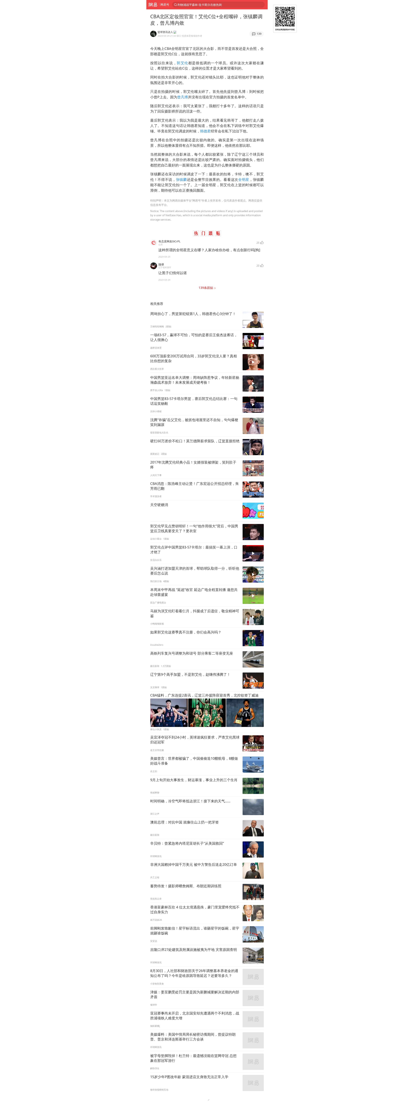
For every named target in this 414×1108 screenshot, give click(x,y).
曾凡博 (182, 97)
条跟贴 (206, 287)
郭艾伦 (182, 63)
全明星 (243, 179)
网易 (152, 4)
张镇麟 (181, 179)
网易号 (164, 4)
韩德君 (205, 131)
